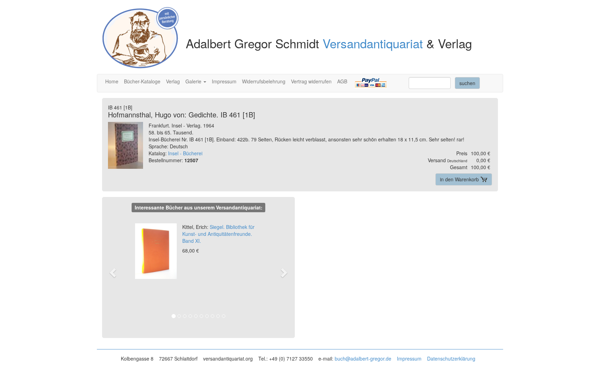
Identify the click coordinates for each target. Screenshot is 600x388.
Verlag (173, 81)
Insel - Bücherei (185, 153)
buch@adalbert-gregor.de (363, 358)
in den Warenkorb (460, 179)
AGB (342, 81)
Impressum (224, 81)
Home (111, 81)
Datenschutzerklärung (451, 358)
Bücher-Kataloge (142, 81)
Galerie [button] (194, 81)
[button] (116, 272)
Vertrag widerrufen (311, 81)
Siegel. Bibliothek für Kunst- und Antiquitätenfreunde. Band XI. (218, 233)
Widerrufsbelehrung (263, 81)
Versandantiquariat (373, 43)
